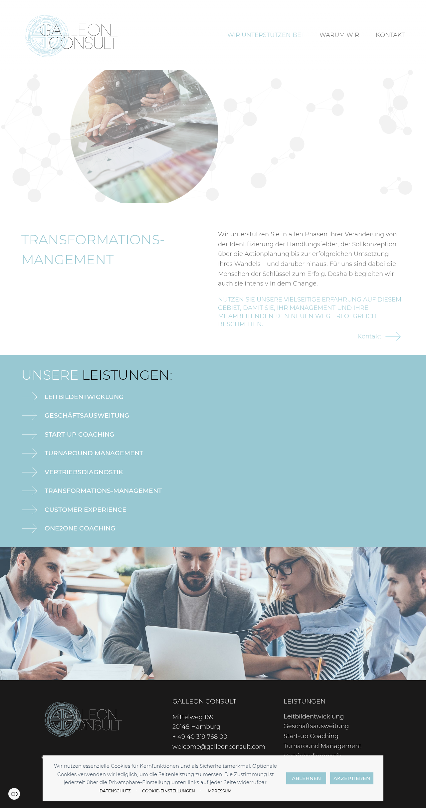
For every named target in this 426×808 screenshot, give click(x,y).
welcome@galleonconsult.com (218, 746)
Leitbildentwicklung (84, 397)
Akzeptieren (351, 778)
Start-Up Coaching (79, 434)
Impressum (218, 790)
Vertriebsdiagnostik (84, 472)
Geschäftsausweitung (87, 415)
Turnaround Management (94, 453)
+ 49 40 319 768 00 (199, 736)
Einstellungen (14, 794)
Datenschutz (115, 790)
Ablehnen (306, 778)
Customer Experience (85, 509)
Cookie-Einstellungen (168, 790)
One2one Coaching (80, 528)
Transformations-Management (103, 491)
